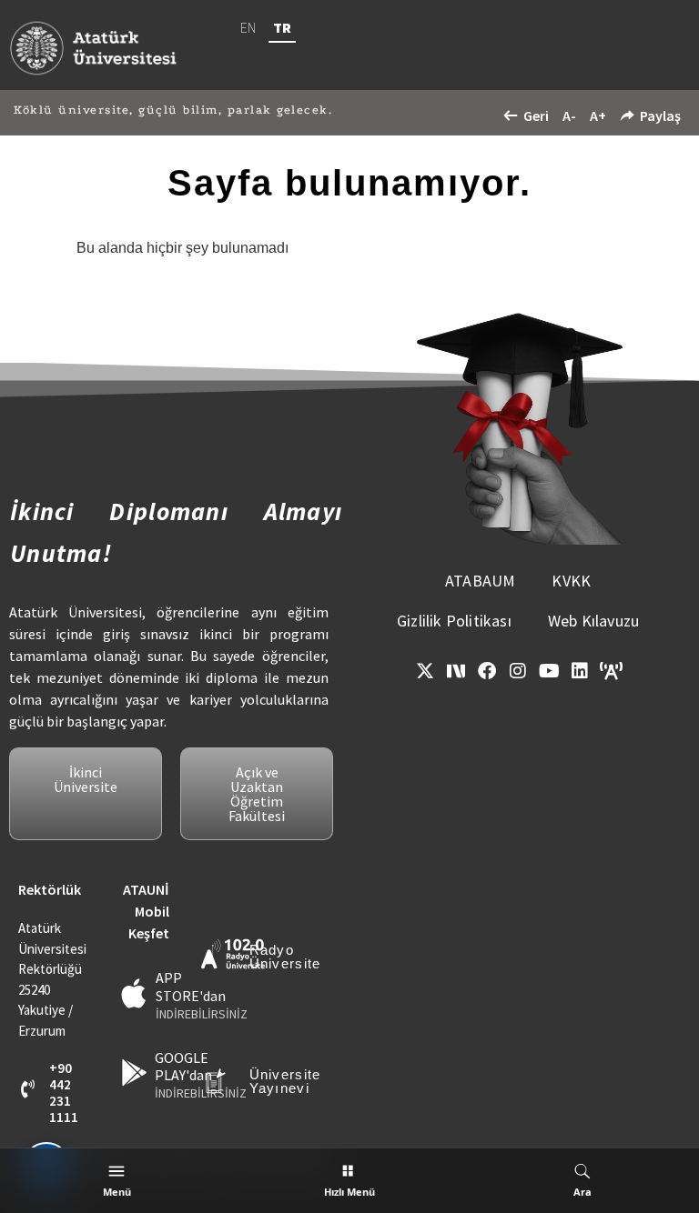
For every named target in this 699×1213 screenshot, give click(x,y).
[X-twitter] (425, 671)
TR (282, 27)
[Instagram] (517, 671)
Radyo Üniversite (285, 956)
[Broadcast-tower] (610, 671)
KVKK (571, 580)
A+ (598, 115)
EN (248, 27)
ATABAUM (480, 580)
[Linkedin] (579, 671)
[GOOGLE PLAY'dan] (134, 1072)
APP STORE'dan (191, 986)
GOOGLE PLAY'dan (183, 1066)
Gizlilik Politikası (454, 620)
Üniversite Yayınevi (285, 1081)
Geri (536, 115)
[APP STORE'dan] (134, 993)
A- (569, 115)
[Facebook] (486, 671)
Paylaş (660, 115)
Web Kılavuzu (593, 620)
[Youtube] (548, 671)
